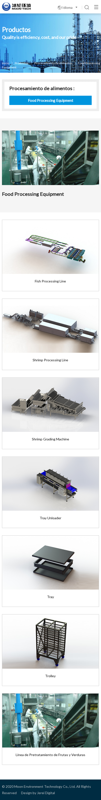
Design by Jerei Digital (38, 793)
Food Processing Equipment (50, 100)
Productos (22, 63)
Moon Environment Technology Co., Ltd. (45, 786)
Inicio (5, 63)
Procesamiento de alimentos (53, 63)
